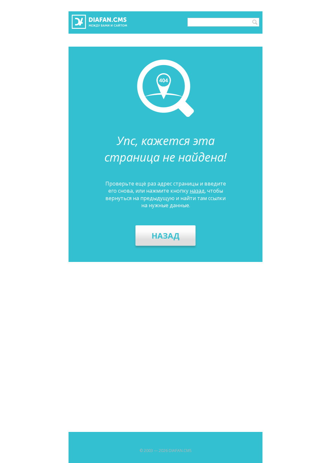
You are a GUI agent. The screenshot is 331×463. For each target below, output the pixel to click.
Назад (165, 235)
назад (197, 190)
